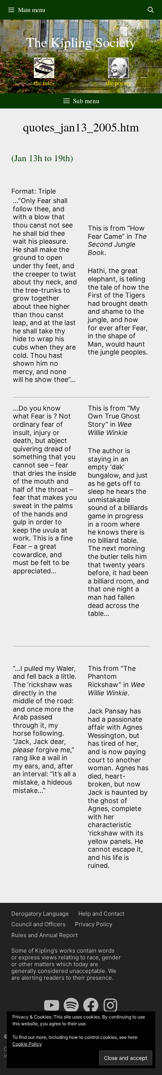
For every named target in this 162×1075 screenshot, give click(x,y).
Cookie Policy (27, 1044)
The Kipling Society (81, 42)
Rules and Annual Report (44, 935)
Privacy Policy (93, 924)
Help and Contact (101, 913)
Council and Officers (38, 924)
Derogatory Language (40, 913)
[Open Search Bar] (150, 10)
